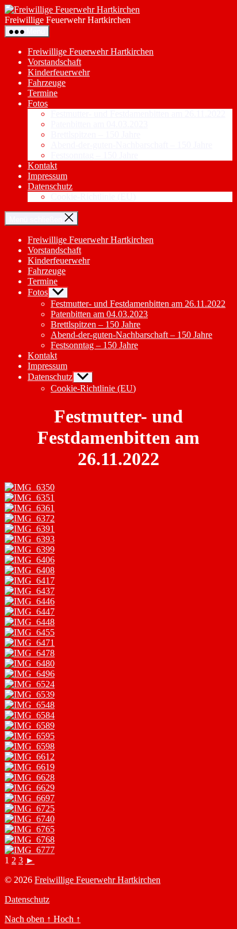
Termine (43, 93)
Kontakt (42, 165)
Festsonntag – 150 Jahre (94, 155)
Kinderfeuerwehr (59, 72)
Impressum (47, 176)
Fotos (38, 103)
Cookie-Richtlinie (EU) (93, 196)
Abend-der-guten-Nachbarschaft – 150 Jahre (131, 145)
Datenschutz (50, 186)
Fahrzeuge (47, 82)
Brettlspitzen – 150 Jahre (95, 134)
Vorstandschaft (54, 62)
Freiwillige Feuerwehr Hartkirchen (91, 51)
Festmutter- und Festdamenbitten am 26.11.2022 (138, 114)
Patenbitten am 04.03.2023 (99, 124)
